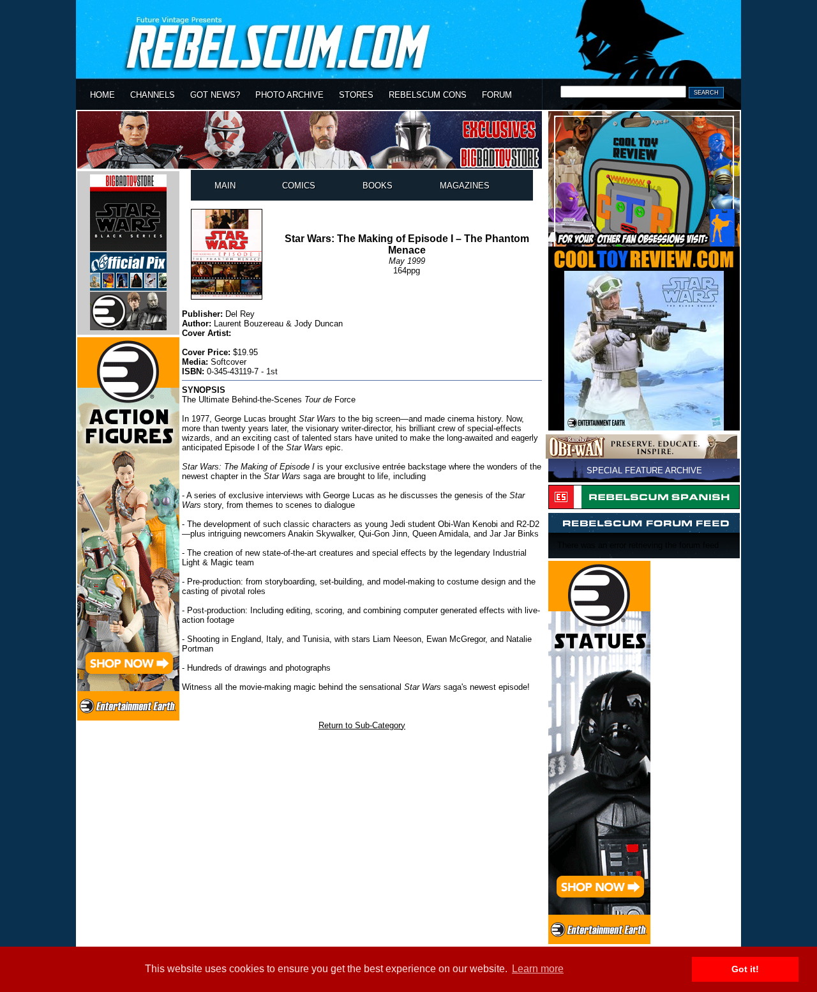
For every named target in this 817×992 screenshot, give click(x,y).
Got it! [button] (745, 969)
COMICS (298, 185)
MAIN (225, 185)
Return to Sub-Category (362, 725)
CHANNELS (152, 95)
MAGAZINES (465, 185)
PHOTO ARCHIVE (289, 95)
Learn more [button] (538, 968)
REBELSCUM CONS (428, 95)
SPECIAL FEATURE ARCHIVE (644, 470)
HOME (102, 95)
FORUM (497, 95)
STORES (356, 95)
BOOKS (378, 185)
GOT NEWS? (215, 95)
